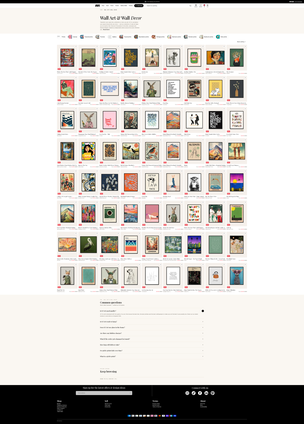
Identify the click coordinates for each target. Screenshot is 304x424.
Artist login (107, 405)
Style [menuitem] (107, 5)
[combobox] (168, 5)
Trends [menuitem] (117, 5)
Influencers (107, 407)
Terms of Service (156, 407)
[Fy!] (97, 6)
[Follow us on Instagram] (187, 393)
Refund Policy (156, 405)
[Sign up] (130, 393)
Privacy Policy (156, 403)
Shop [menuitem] (103, 5)
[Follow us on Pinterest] (213, 393)
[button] (241, 41)
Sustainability (203, 407)
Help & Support (61, 408)
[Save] (76, 46)
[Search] (190, 5)
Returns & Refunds (62, 407)
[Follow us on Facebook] (200, 393)
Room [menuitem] (112, 5)
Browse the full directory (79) (108, 378)
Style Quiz (139, 5)
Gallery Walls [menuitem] (124, 5)
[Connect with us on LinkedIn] (206, 393)
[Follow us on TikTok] (194, 393)
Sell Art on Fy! (108, 403)
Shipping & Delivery (62, 405)
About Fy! (202, 403)
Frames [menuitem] (131, 5)
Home (101, 9)
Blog (201, 405)
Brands (59, 403)
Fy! (61, 421)
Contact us (60, 410)
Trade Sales (60, 411)
